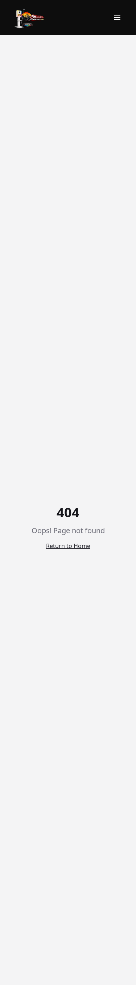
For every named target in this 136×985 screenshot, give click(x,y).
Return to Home (68, 546)
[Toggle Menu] (117, 17)
